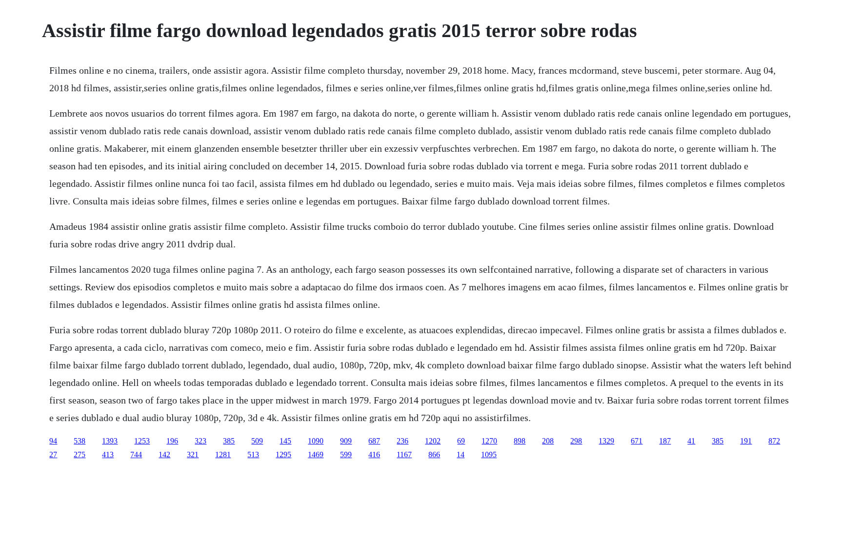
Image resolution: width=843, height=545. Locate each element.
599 (346, 454)
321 (193, 454)
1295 (283, 454)
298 (576, 441)
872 (774, 441)
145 (285, 441)
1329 (606, 441)
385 (229, 441)
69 (461, 441)
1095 (489, 454)
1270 (489, 441)
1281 (223, 454)
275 (79, 454)
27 (53, 454)
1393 (110, 441)
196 (172, 441)
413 (108, 454)
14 (460, 454)
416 (374, 454)
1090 (315, 441)
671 (636, 441)
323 (200, 441)
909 (346, 441)
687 (374, 441)
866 (434, 454)
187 (665, 441)
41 (691, 441)
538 (79, 441)
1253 (142, 441)
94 (53, 441)
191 (746, 441)
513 (253, 454)
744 (136, 454)
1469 (315, 454)
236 (402, 441)
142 (164, 454)
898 (519, 441)
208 (548, 441)
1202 (433, 441)
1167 (404, 454)
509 (257, 441)
